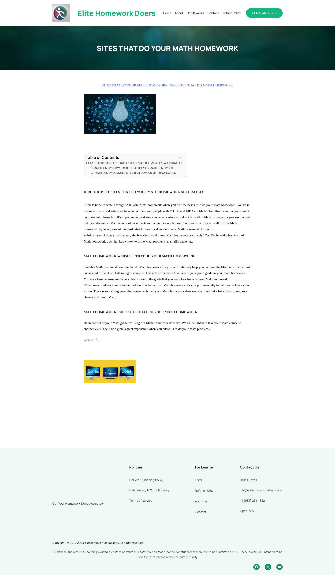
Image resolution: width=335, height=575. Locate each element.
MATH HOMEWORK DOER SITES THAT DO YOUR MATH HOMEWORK (135, 173)
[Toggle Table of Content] (178, 157)
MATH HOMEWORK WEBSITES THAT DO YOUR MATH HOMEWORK (133, 168)
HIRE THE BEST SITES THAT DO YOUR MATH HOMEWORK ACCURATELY (135, 163)
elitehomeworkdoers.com (102, 235)
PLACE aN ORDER (264, 13)
